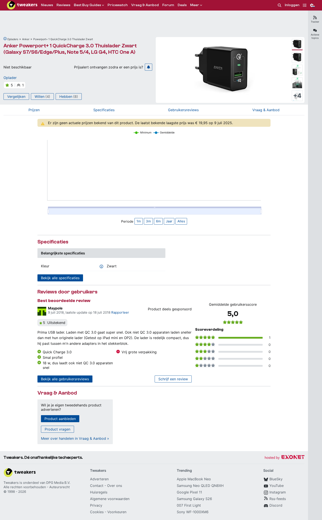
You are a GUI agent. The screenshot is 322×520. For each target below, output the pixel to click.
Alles (181, 221)
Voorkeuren (116, 512)
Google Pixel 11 (189, 492)
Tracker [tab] (315, 21)
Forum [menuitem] (168, 5)
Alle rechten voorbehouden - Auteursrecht (37, 487)
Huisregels (98, 492)
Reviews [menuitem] (63, 5)
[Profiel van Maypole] (41, 311)
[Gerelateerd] (5, 38)
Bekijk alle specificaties (60, 278)
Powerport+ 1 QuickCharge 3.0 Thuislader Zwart (63, 39)
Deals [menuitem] (182, 5)
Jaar (169, 221)
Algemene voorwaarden (109, 499)
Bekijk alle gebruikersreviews (65, 379)
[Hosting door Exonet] (284, 458)
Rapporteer (120, 312)
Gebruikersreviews (183, 110)
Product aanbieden (60, 418)
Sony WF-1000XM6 (193, 512)
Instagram (277, 492)
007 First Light (189, 505)
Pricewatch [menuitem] (118, 5)
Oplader (10, 77)
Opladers (12, 39)
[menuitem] (279, 5)
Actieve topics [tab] (315, 36)
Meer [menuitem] (194, 5)
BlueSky (276, 479)
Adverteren (99, 479)
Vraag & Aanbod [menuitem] (145, 5)
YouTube (276, 485)
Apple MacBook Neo (194, 479)
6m (158, 221)
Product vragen (57, 429)
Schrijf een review (173, 379)
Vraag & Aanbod (266, 110)
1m (138, 221)
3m (148, 221)
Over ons (114, 485)
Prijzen (34, 110)
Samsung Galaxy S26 (194, 499)
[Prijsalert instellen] (148, 67)
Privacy (96, 505)
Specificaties (104, 110)
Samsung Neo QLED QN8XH (200, 485)
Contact (96, 485)
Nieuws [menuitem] (47, 5)
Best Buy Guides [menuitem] (87, 5)
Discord (275, 505)
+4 (297, 95)
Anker (25, 39)
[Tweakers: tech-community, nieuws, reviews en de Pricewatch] (22, 5)
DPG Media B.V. (58, 483)
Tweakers (11, 483)
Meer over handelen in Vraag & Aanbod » (75, 438)
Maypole (55, 308)
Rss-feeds (277, 499)
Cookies (97, 512)
